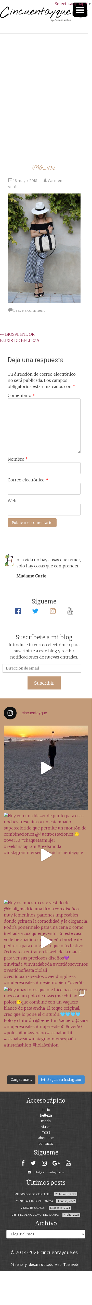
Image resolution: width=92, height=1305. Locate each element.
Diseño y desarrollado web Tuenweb (44, 1265)
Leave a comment (29, 310)
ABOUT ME (46, 1138)
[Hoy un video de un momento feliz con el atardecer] (46, 768)
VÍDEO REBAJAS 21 (33, 1207)
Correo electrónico (28, 479)
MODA (46, 1121)
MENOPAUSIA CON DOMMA (34, 1201)
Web (12, 500)
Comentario (21, 395)
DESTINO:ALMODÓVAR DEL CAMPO (35, 1214)
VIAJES (45, 1126)
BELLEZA (46, 1115)
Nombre (18, 459)
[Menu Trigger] (80, 10)
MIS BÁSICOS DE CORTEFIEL (33, 1194)
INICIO (46, 1109)
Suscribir (44, 683)
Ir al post (26, 139)
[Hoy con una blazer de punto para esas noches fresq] (46, 855)
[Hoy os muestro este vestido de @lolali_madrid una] (46, 942)
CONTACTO (45, 1143)
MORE (46, 1132)
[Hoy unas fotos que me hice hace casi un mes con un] (46, 1029)
